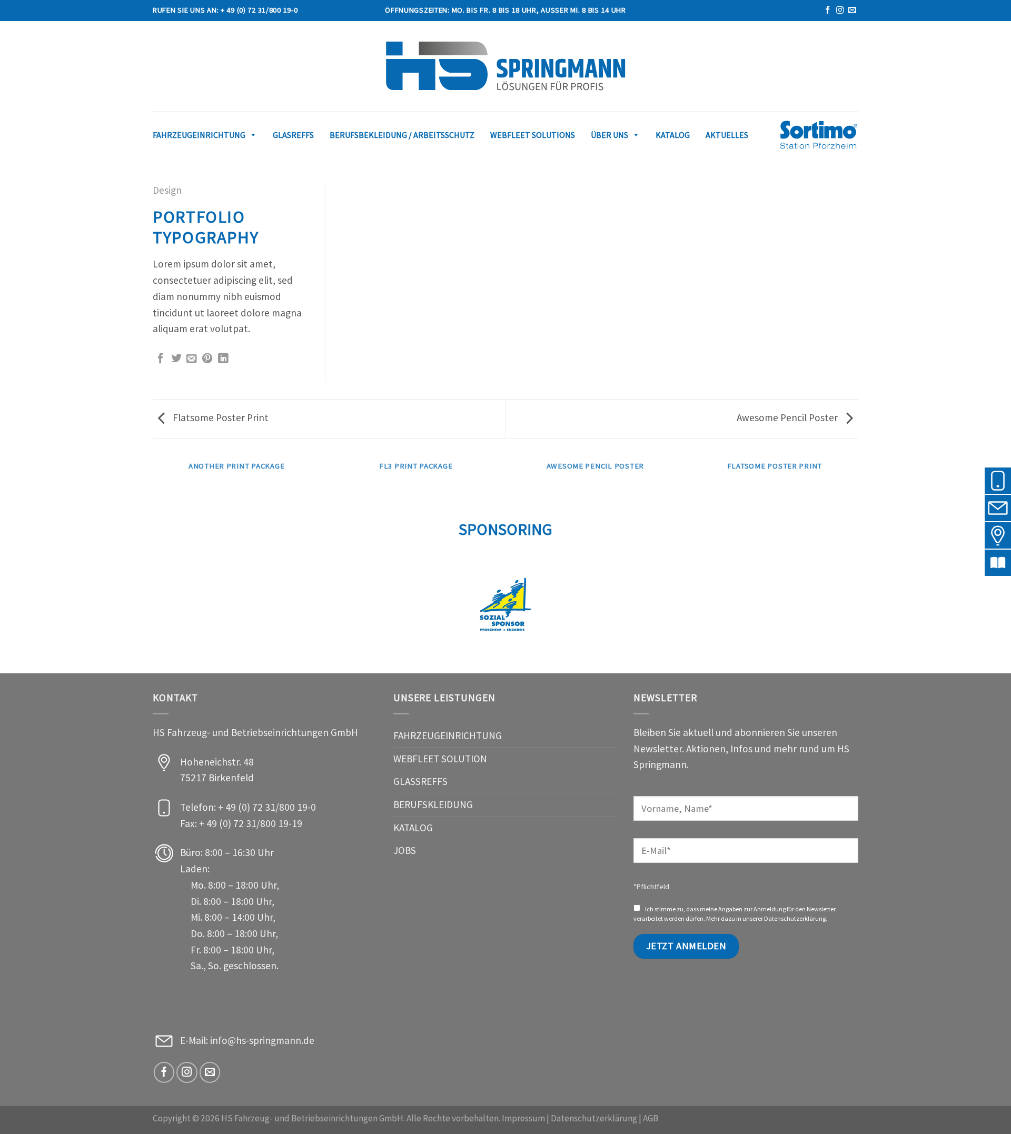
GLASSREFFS (420, 781)
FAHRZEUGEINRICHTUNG (447, 735)
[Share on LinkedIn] (223, 359)
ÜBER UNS (609, 135)
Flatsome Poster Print (220, 417)
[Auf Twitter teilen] (176, 359)
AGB (650, 1118)
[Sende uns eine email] (852, 10)
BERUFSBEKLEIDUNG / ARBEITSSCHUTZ (402, 135)
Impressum (523, 1118)
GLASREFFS (293, 135)
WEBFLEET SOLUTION (440, 758)
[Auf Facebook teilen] (160, 359)
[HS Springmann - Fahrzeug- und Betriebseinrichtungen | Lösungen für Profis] (506, 66)
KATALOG (673, 135)
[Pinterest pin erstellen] (207, 359)
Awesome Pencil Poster (788, 417)
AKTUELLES (727, 135)
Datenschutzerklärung (594, 1118)
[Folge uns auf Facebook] (827, 10)
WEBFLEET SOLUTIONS (532, 135)
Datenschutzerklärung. (795, 918)
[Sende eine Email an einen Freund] (191, 359)
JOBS (404, 850)
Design (167, 190)
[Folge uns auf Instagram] (840, 10)
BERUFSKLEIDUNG (433, 804)
